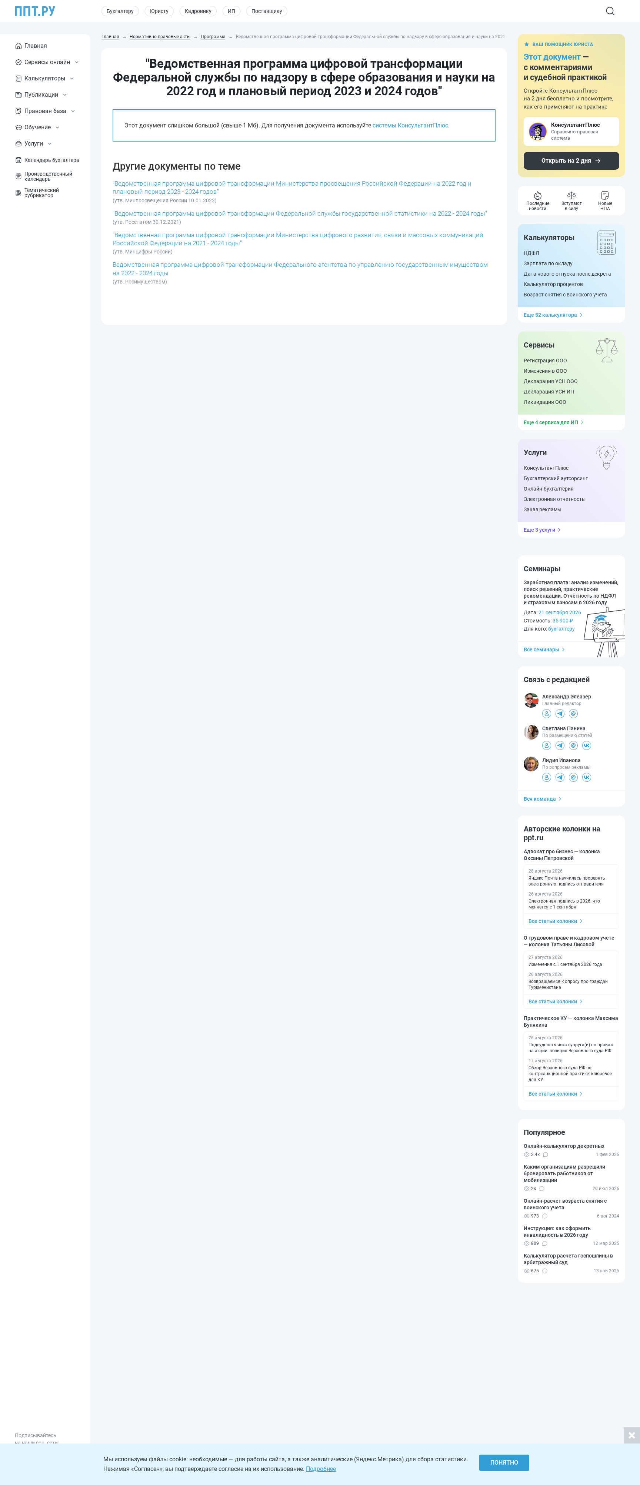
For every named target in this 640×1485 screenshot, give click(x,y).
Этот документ (552, 57)
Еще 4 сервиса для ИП (551, 422)
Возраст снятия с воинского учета (565, 295)
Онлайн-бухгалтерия (549, 489)
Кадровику (198, 11)
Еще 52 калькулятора (550, 315)
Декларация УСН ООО (551, 381)
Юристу (159, 11)
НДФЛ (531, 253)
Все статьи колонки (553, 921)
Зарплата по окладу (548, 263)
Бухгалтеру (120, 11)
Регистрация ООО (545, 360)
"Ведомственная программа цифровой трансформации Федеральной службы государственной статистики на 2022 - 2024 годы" (300, 213)
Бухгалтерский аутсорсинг (556, 478)
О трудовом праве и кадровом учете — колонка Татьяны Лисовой (569, 941)
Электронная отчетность (554, 499)
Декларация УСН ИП (549, 392)
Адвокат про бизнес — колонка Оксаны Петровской (562, 854)
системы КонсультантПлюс (410, 125)
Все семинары (541, 649)
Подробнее (321, 1468)
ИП (231, 11)
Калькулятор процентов (553, 284)
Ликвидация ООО (545, 402)
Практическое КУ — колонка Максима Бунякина (571, 1021)
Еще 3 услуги (539, 530)
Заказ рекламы (542, 509)
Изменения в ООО (545, 371)
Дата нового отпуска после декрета (567, 274)
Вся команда (540, 799)
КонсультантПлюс (546, 468)
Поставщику (266, 11)
